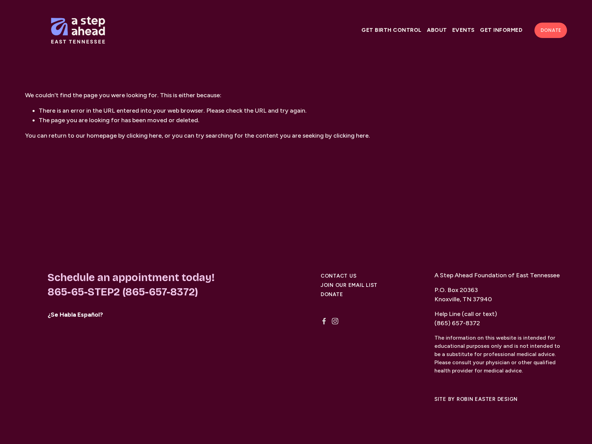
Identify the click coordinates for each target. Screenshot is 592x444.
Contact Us (338, 276)
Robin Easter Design (487, 399)
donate (332, 294)
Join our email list (349, 285)
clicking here (144, 135)
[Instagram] (335, 321)
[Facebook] (324, 321)
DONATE (551, 30)
